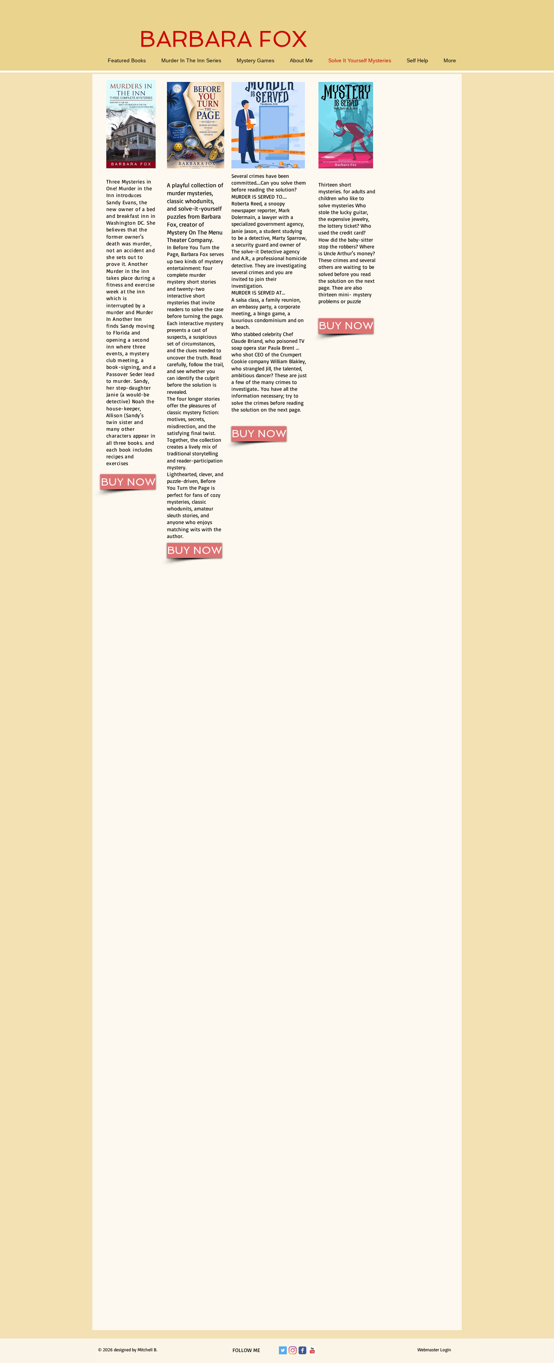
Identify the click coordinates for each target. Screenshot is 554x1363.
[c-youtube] (312, 1350)
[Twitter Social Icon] (283, 1350)
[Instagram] (293, 1350)
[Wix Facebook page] (302, 1350)
